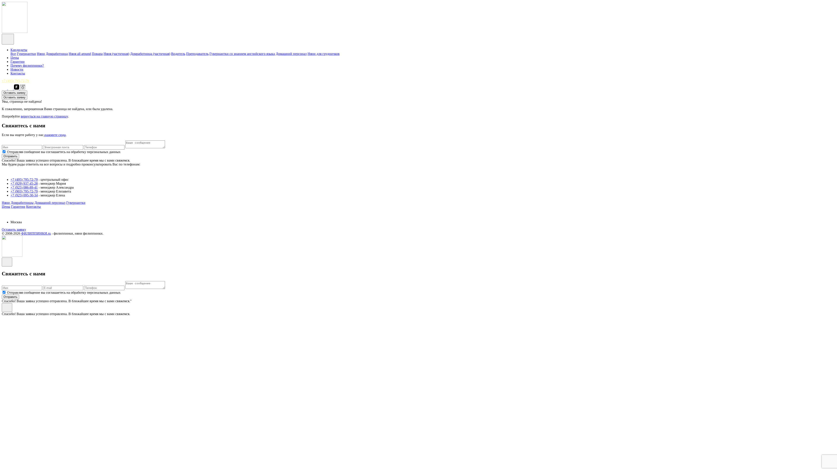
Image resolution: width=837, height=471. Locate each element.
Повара (97, 54)
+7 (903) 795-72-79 (24, 191)
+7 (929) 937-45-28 (24, 183)
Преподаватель (197, 54)
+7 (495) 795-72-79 (15, 81)
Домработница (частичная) (150, 54)
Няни (41, 54)
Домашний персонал (291, 54)
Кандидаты (18, 50)
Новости (16, 69)
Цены (14, 58)
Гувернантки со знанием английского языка (242, 54)
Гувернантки (26, 54)
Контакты (17, 73)
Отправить (10, 156)
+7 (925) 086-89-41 (24, 187)
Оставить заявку (14, 92)
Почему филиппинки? (27, 65)
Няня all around (80, 54)
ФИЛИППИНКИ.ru (36, 233)
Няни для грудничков (324, 54)
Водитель (178, 54)
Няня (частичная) (116, 54)
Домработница (57, 54)
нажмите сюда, (55, 135)
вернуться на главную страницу (44, 116)
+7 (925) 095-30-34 (24, 195)
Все (13, 54)
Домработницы (22, 203)
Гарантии (17, 61)
